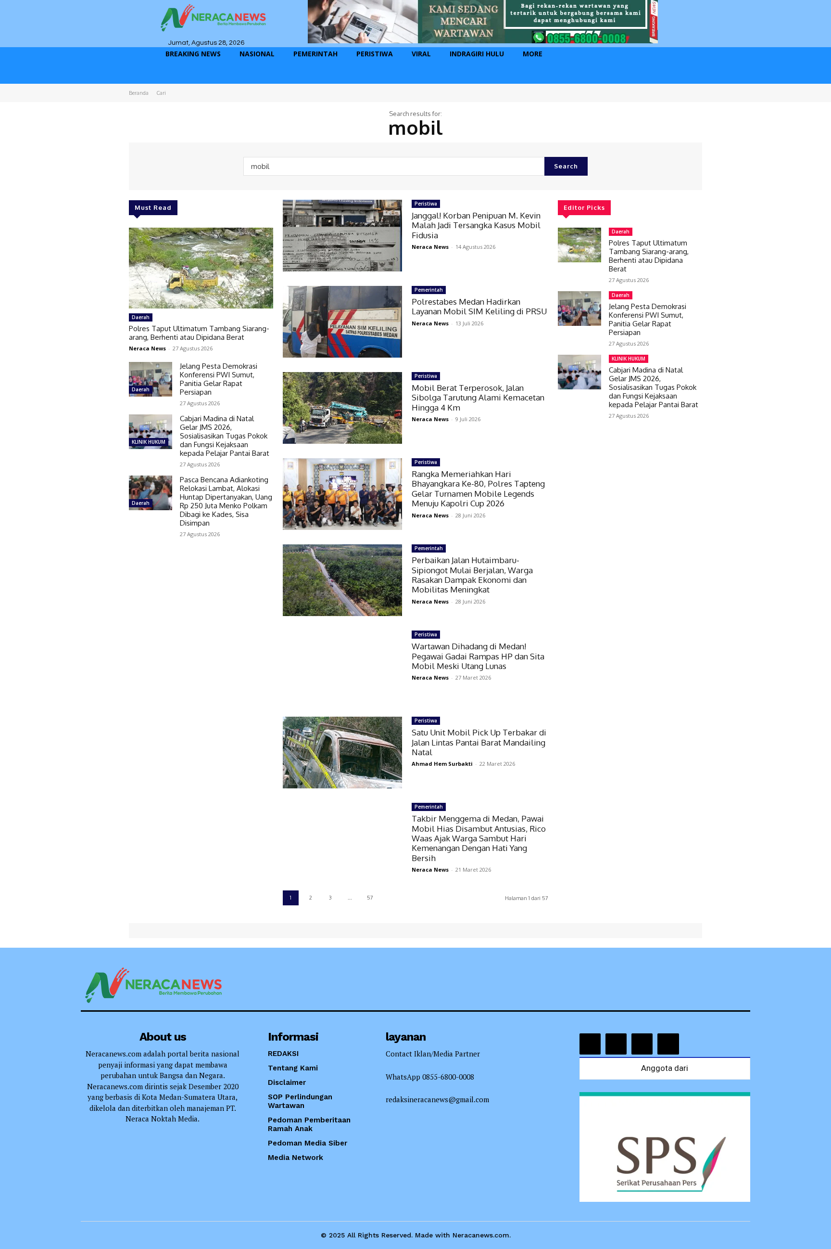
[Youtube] (668, 1044)
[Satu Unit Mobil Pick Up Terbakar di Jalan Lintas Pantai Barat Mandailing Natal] (342, 752)
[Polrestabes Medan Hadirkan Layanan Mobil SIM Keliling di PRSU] (342, 322)
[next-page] (390, 897)
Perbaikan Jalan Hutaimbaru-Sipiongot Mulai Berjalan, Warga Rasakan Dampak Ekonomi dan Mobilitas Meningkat (472, 574)
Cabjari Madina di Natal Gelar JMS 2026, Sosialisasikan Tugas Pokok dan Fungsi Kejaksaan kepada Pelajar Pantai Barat (224, 436)
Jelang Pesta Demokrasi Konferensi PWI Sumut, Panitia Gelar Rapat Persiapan (218, 379)
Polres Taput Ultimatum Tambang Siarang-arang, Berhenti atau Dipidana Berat (199, 333)
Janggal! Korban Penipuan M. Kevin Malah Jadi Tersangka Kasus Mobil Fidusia (476, 225)
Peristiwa (426, 203)
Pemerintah (429, 289)
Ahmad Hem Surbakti (442, 763)
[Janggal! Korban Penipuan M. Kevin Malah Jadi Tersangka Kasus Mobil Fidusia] (342, 235)
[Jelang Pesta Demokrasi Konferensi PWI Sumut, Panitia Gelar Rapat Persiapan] (150, 379)
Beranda (139, 93)
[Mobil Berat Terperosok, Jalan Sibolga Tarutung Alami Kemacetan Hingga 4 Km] (342, 408)
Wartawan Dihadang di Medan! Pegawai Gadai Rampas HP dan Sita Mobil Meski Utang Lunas (478, 656)
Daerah (141, 317)
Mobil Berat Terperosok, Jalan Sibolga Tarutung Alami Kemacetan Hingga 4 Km (478, 397)
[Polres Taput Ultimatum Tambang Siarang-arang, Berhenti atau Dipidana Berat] (201, 268)
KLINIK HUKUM (148, 441)
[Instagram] (616, 1044)
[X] (642, 1044)
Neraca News (147, 348)
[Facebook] (590, 1044)
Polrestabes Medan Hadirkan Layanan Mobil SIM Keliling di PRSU (479, 306)
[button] (660, 77)
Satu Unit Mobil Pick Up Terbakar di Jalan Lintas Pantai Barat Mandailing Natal (479, 742)
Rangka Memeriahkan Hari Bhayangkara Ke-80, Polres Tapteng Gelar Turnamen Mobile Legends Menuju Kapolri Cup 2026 (478, 488)
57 (370, 897)
